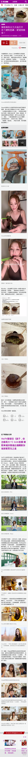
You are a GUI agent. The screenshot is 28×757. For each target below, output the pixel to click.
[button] (23, 737)
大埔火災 (21, 5)
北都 (15, 5)
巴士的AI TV (9, 5)
